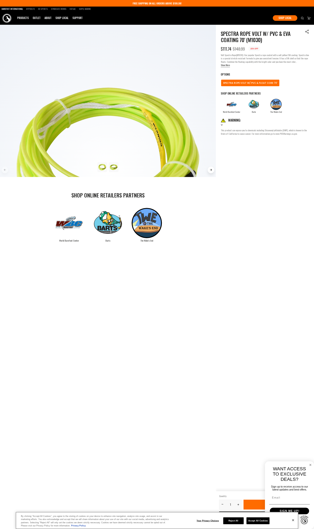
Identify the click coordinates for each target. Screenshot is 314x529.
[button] (307, 32)
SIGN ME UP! (289, 510)
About (48, 18)
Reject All (233, 520)
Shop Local (62, 18)
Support (77, 18)
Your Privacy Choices (208, 520)
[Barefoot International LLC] (7, 18)
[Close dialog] (310, 465)
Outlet (37, 18)
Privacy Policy (78, 525)
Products (23, 18)
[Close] (293, 520)
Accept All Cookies (258, 520)
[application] (304, 519)
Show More (225, 65)
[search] (302, 18)
